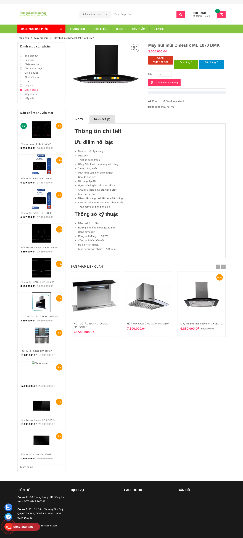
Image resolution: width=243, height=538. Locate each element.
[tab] (79, 119)
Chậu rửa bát (32, 64)
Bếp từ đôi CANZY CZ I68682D (38, 282)
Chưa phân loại (33, 68)
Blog (119, 29)
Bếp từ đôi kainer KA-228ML (36, 454)
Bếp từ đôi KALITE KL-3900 (36, 178)
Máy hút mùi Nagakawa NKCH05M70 (201, 323)
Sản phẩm (138, 29)
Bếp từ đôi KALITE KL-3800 (36, 213)
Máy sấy (29, 98)
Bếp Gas (29, 59)
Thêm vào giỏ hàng (167, 82)
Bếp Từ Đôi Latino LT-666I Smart (39, 247)
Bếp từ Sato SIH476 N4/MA (35, 144)
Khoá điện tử (32, 77)
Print (154, 101)
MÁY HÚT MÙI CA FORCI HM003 (39, 316)
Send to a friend (174, 101)
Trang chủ (77, 29)
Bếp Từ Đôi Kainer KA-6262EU (37, 420)
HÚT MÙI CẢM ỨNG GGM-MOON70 (148, 323)
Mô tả (79, 119)
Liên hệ (159, 29)
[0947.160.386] (8, 527)
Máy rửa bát (31, 94)
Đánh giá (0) (102, 119)
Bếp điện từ (31, 55)
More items (26, 466)
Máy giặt (29, 85)
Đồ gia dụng (31, 72)
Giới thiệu (100, 29)
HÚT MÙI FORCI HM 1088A (36, 351)
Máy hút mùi (41, 37)
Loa (27, 81)
